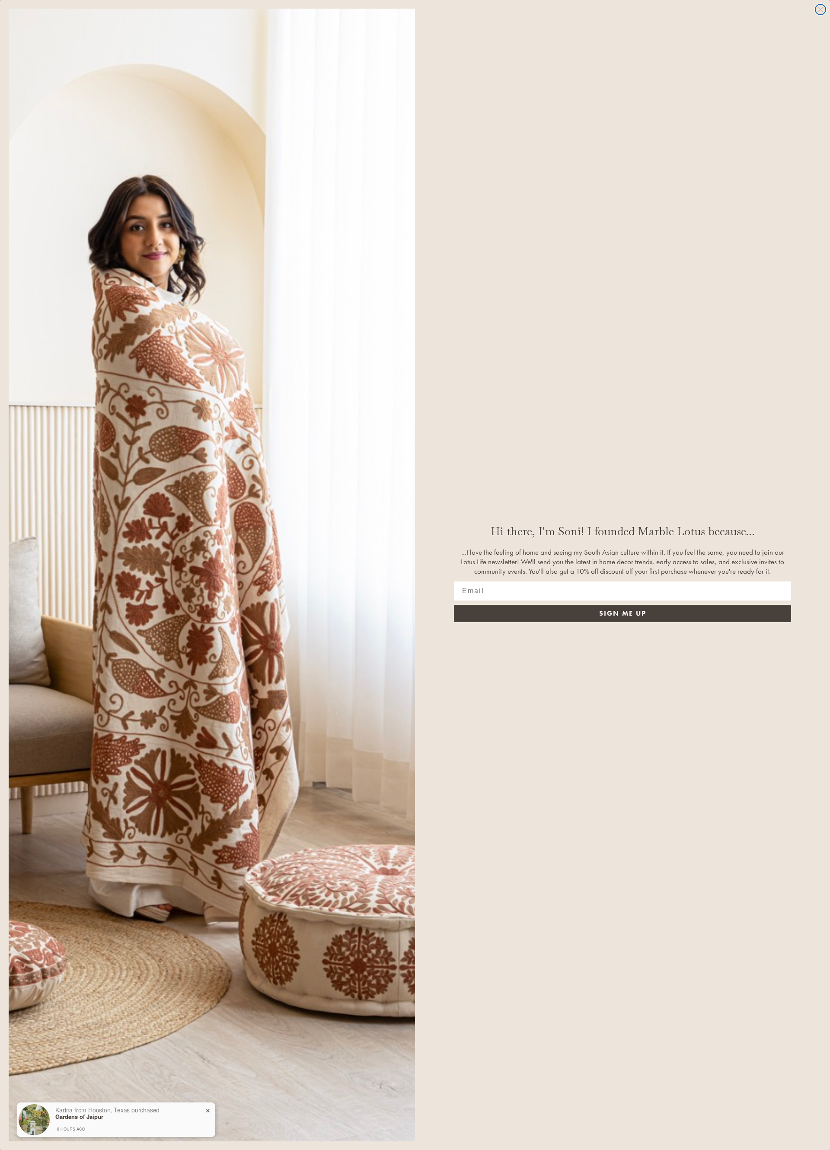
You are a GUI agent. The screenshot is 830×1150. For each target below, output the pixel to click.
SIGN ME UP (622, 613)
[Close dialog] (820, 9)
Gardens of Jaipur (79, 1116)
